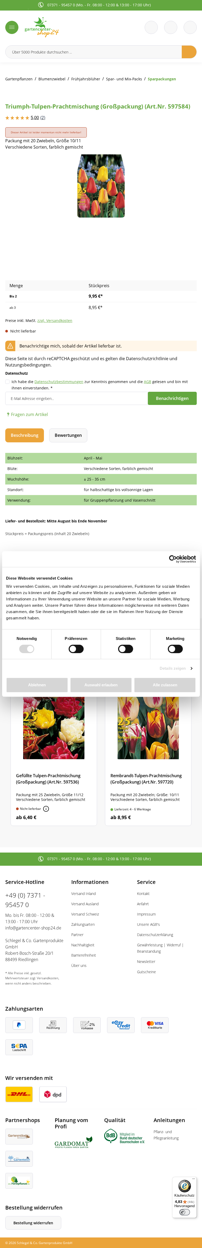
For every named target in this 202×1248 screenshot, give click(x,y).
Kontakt (143, 893)
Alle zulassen (165, 685)
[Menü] (11, 27)
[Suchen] (189, 51)
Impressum (146, 914)
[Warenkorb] (170, 27)
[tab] (24, 435)
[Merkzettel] (151, 27)
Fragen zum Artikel (29, 414)
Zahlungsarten (83, 924)
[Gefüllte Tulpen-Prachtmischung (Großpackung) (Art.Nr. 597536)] (54, 749)
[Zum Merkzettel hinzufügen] (186, 165)
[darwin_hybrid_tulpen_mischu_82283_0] (101, 186)
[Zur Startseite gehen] (61, 27)
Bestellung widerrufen (33, 1222)
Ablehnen (37, 685)
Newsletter (146, 961)
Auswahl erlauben (101, 685)
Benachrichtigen (172, 398)
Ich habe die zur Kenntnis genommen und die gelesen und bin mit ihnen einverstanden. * (100, 384)
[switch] (76, 649)
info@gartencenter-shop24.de (33, 928)
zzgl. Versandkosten (54, 320)
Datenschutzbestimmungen (58, 381)
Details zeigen (173, 668)
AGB (147, 381)
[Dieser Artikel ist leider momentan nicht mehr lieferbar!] (46, 809)
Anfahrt (143, 903)
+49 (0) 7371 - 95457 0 (25, 900)
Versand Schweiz (85, 914)
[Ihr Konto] (190, 27)
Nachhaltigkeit (82, 944)
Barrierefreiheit (83, 955)
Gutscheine (146, 971)
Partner (77, 934)
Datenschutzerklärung (155, 934)
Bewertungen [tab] (68, 435)
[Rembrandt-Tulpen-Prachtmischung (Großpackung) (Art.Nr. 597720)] (148, 749)
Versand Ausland (85, 903)
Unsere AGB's (148, 924)
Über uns (79, 965)
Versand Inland (83, 893)
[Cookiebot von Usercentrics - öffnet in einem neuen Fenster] (173, 559)
